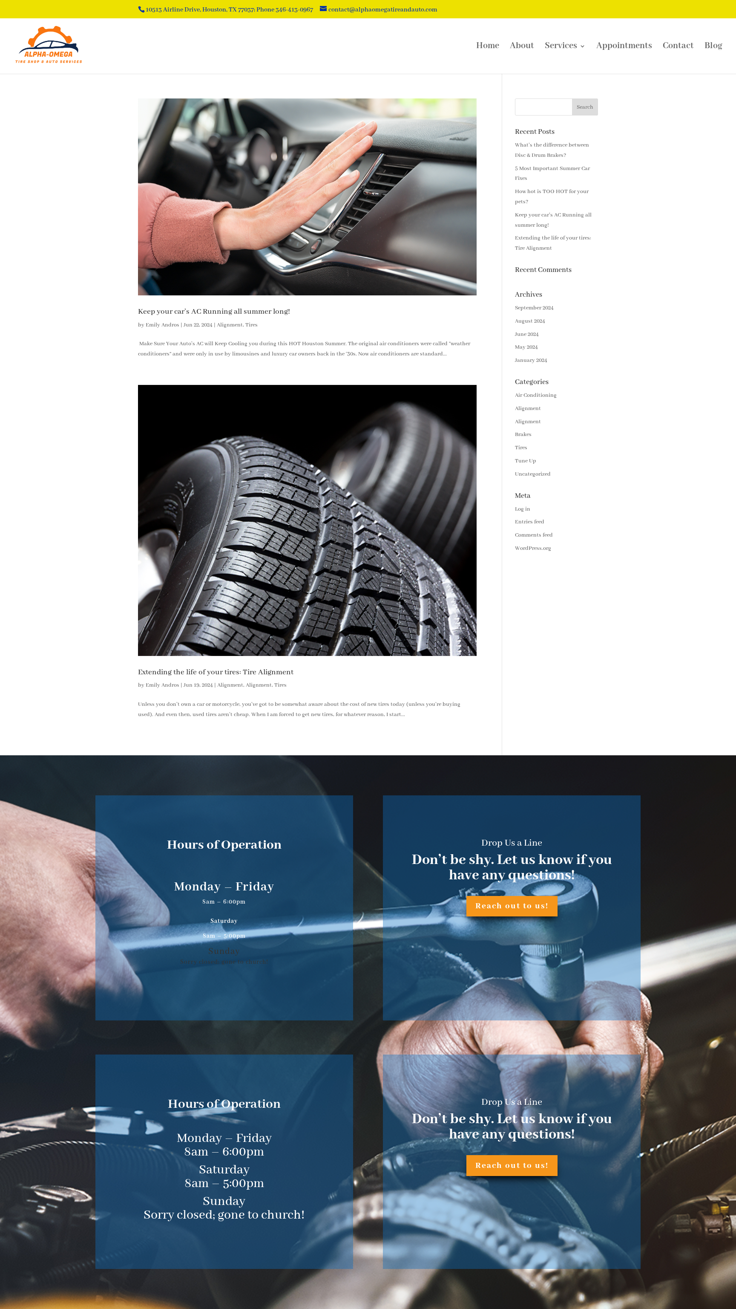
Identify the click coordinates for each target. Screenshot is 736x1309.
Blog (713, 47)
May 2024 (526, 347)
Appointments (624, 47)
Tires (251, 325)
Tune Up (525, 461)
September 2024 (534, 308)
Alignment (230, 325)
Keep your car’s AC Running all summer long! (214, 311)
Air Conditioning (536, 395)
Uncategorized (533, 474)
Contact (678, 47)
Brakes (523, 434)
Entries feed (529, 522)
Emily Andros (162, 325)
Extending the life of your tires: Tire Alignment (215, 672)
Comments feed (534, 535)
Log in (522, 509)
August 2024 (530, 321)
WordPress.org (533, 548)
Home (487, 47)
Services (561, 47)
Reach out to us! (512, 906)
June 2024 (527, 334)
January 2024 (531, 360)
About (522, 47)
